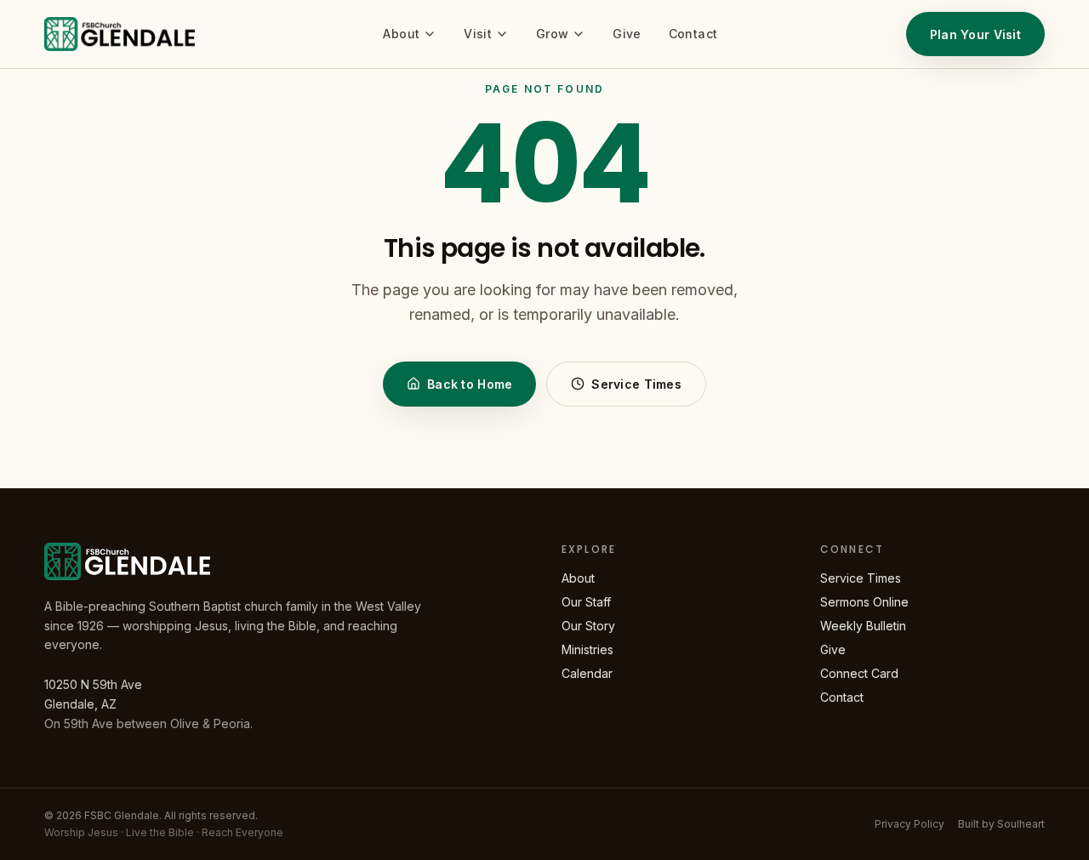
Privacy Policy (909, 823)
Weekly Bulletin (863, 625)
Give (627, 33)
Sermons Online (864, 602)
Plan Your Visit (975, 34)
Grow (552, 33)
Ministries (587, 649)
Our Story (588, 625)
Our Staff (586, 602)
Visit (478, 33)
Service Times (636, 384)
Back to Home (469, 384)
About (401, 33)
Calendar (587, 673)
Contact (693, 33)
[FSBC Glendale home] (119, 34)
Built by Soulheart (1001, 823)
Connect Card (859, 673)
